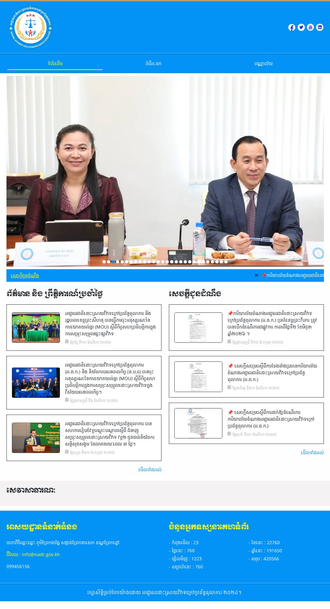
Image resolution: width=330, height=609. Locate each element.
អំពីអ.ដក (153, 63)
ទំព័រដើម (55, 63)
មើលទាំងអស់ (149, 470)
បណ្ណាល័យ (263, 63)
